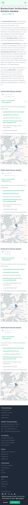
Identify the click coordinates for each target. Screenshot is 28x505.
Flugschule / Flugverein (8, 451)
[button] (16, 146)
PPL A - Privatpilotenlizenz (8, 429)
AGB (2, 479)
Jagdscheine (5, 417)
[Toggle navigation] (25, 2)
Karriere (3, 472)
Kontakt (3, 486)
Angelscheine (5, 415)
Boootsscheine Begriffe (8, 442)
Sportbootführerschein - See (9, 426)
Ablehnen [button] (5, 502)
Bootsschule (4, 454)
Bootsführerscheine (7, 412)
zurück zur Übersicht (8, 14)
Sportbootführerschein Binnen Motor (13, 112)
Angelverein (4, 456)
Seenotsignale (5, 445)
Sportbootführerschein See (11, 115)
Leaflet (25, 163)
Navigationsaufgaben (7, 438)
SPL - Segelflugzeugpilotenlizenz (10, 431)
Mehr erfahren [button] (20, 498)
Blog (2, 470)
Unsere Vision (5, 468)
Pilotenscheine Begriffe (8, 440)
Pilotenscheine (5, 410)
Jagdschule (4, 459)
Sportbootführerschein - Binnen (10, 424)
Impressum (4, 481)
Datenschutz (4, 484)
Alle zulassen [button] (14, 502)
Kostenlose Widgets (7, 465)
